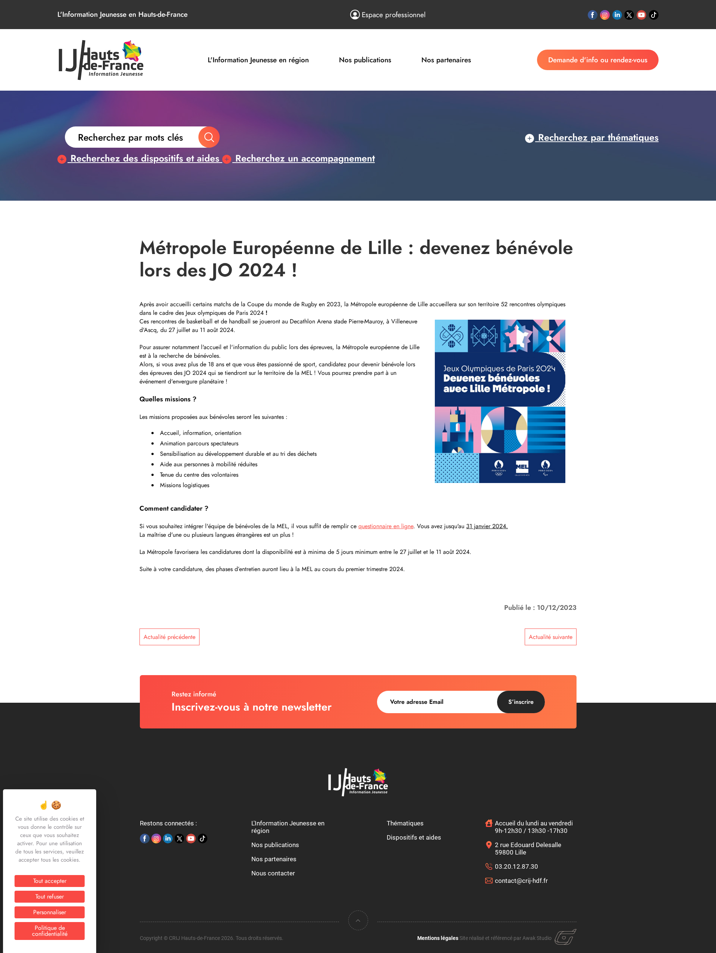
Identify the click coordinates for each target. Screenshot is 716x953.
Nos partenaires (446, 60)
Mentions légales (437, 938)
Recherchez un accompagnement (303, 158)
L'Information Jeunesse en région (258, 60)
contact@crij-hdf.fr (521, 880)
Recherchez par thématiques (597, 137)
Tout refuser (49, 896)
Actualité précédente (169, 637)
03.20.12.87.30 (516, 866)
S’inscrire (521, 701)
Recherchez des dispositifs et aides (144, 158)
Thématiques (405, 823)
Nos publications (365, 60)
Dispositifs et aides (414, 837)
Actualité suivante (550, 637)
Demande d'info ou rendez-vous (597, 60)
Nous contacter (273, 873)
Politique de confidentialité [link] (49, 931)
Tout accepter (49, 881)
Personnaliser (49, 912)
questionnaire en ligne (385, 526)
